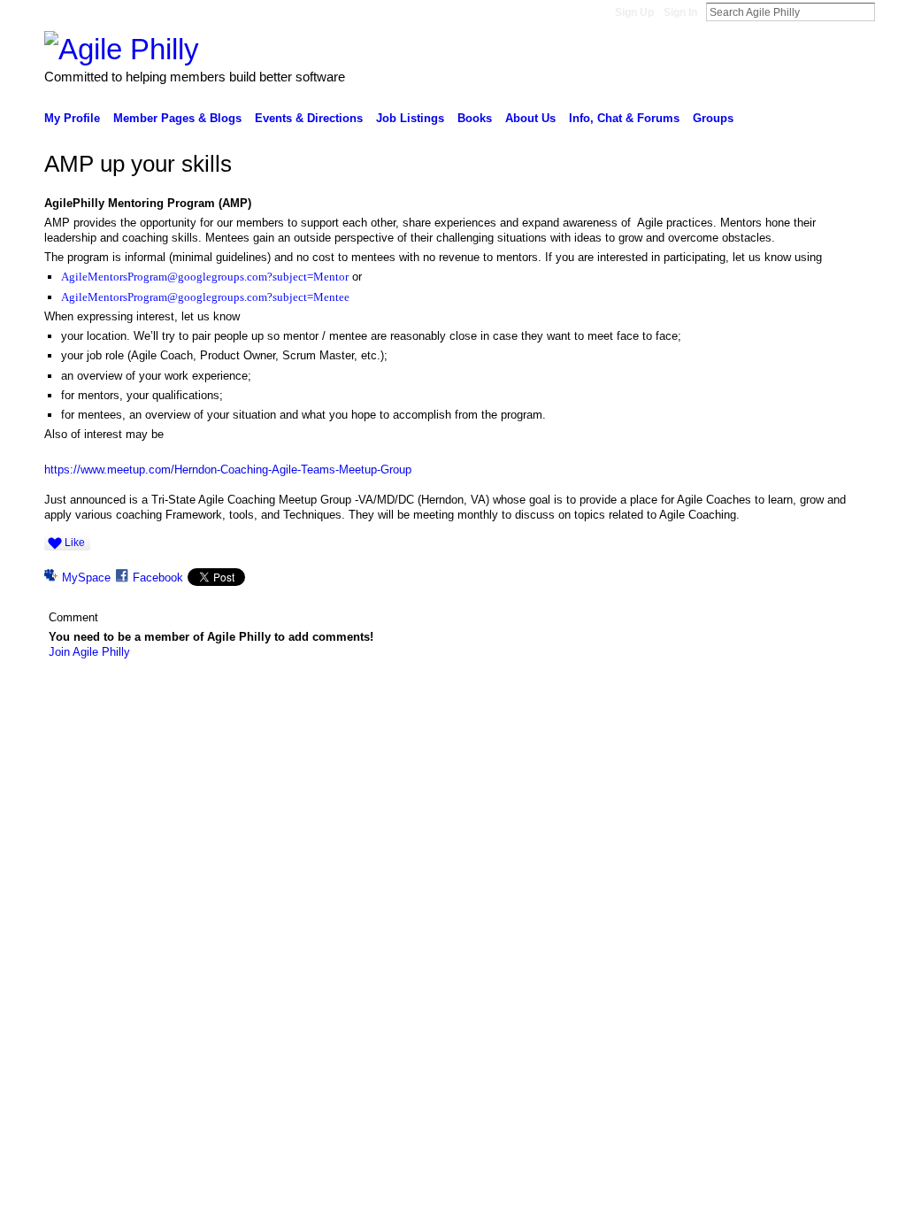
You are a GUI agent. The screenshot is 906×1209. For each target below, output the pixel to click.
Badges (666, 726)
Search (889, 11)
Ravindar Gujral (177, 726)
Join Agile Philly (89, 651)
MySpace (86, 577)
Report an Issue (736, 726)
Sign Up (634, 12)
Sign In (680, 12)
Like (75, 542)
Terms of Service (827, 726)
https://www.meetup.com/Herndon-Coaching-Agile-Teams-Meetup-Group (227, 469)
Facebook (158, 577)
